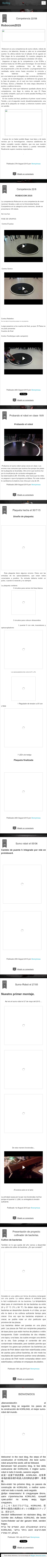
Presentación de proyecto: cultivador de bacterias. (27, 1233)
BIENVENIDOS (26, 1394)
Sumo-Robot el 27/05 (26, 984)
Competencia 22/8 (26, 189)
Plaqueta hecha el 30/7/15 (26, 510)
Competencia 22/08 (26, 18)
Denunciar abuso (41, 1555)
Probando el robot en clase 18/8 (26, 415)
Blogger (33, 1555)
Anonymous (35, 163)
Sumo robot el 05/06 (26, 843)
